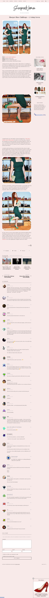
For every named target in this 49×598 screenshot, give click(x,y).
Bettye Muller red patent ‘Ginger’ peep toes (41, 595)
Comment (4, 539)
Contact (24, 1)
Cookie (8, 319)
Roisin (8, 402)
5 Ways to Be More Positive (39, 83)
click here (4, 239)
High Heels (42, 593)
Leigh (8, 346)
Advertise (20, 1)
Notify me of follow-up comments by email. (10, 554)
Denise (8, 284)
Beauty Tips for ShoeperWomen (40, 69)
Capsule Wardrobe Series (39, 94)
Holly (8, 502)
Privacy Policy (17, 564)
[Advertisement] (16, 86)
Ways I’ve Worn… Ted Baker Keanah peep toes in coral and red (7, 268)
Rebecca (8, 388)
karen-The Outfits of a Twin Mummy (14, 427)
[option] (6, 264)
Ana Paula (9, 486)
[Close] (33, 578)
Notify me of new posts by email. (8, 556)
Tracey (8, 409)
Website (23, 549)
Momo (8, 464)
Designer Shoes (37, 593)
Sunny (8, 364)
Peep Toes (45, 593)
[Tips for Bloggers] (40, 116)
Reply (30, 296)
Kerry (8, 443)
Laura (8, 328)
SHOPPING (11, 1)
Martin (8, 519)
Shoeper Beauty (40, 66)
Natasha (8, 373)
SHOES (4, 1)
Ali (7, 509)
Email (13, 549)
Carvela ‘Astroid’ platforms (10, 57)
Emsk (8, 526)
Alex (8, 304)
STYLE (7, 1)
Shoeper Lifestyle (40, 80)
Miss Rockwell (10, 494)
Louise (8, 395)
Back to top (44, 564)
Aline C (8, 338)
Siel (8, 296)
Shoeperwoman (14, 456)
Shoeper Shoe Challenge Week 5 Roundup (24, 276)
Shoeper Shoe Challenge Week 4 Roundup (27, 268)
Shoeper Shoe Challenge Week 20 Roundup (17, 268)
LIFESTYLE (15, 1)
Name (3, 549)
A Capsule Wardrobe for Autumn (39, 97)
